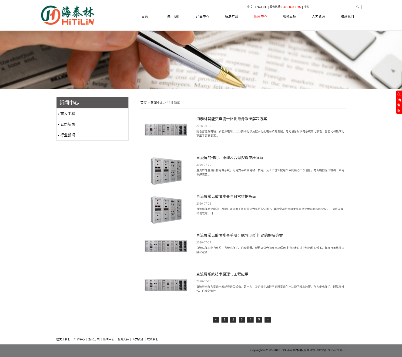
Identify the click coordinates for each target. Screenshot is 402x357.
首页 (144, 16)
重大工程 (66, 114)
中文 (250, 7)
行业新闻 (66, 135)
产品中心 (202, 16)
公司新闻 (66, 124)
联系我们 (347, 16)
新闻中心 (260, 16)
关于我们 (173, 16)
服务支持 (289, 16)
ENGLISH (261, 7)
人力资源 (318, 16)
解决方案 (231, 16)
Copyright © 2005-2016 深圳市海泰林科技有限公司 (283, 350)
